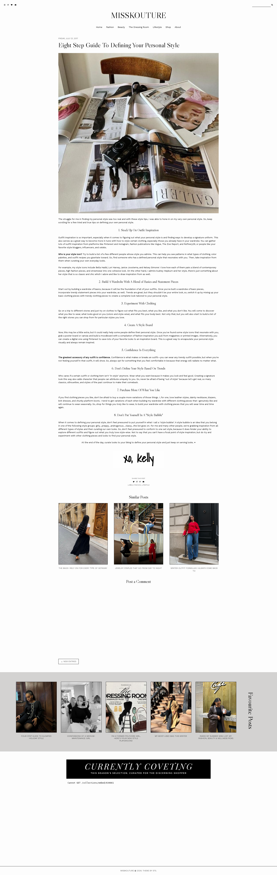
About (178, 27)
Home (99, 27)
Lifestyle (157, 27)
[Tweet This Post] (133, 482)
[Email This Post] (143, 482)
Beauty (121, 27)
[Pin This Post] (140, 482)
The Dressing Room (139, 27)
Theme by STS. (150, 871)
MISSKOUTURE (138, 15)
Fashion (110, 27)
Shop (168, 27)
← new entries (68, 661)
